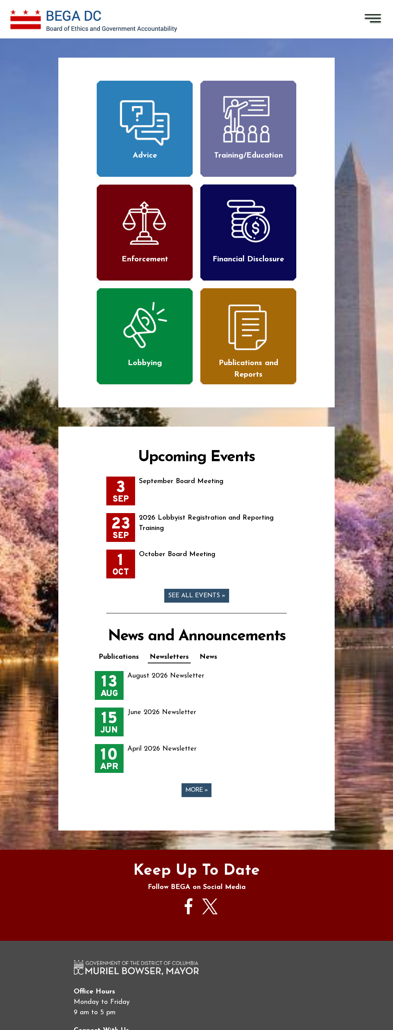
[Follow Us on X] (210, 912)
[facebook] (188, 918)
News (208, 657)
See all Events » (196, 596)
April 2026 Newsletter (161, 749)
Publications (119, 657)
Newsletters (169, 657)
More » (196, 790)
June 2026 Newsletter (161, 712)
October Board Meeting (177, 554)
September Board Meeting (181, 481)
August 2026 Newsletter (165, 676)
